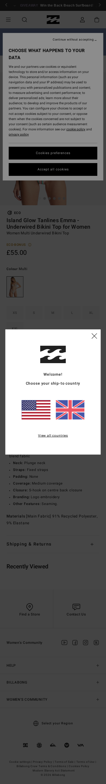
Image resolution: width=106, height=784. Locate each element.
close (94, 335)
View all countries (53, 435)
